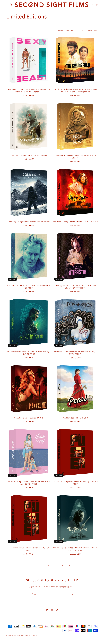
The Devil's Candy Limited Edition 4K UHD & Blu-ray (75, 222)
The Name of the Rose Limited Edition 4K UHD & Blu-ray (75, 156)
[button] (5, 5)
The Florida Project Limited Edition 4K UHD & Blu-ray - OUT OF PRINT (28, 482)
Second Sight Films (18, 635)
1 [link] (34, 565)
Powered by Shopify (31, 635)
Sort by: (60, 30)
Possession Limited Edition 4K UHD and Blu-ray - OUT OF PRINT (75, 352)
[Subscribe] (72, 594)
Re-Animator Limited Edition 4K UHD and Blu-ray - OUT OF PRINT (28, 352)
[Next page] (69, 565)
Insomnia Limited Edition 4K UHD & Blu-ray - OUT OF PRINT (28, 286)
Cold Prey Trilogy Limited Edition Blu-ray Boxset (29, 222)
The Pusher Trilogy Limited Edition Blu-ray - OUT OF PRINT (75, 482)
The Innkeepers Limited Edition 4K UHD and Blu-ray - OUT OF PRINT (75, 549)
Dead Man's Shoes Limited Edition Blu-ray (29, 155)
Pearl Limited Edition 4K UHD (75, 418)
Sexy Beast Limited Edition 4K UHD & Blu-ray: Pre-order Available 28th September (28, 90)
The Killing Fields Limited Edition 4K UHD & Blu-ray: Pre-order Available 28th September (75, 90)
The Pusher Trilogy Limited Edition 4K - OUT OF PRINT (28, 549)
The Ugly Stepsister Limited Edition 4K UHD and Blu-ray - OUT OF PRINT (75, 286)
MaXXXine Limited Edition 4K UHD (28, 418)
